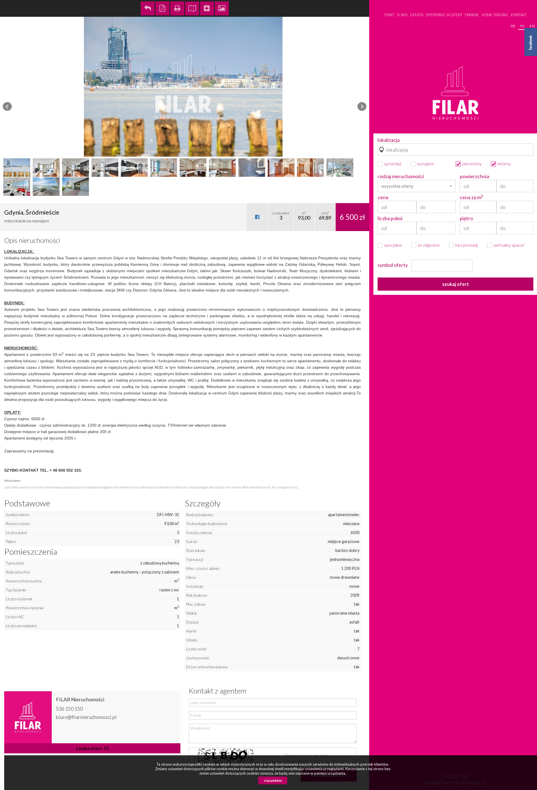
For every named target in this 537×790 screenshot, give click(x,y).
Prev (7, 106)
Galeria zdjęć (222, 8)
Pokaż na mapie (192, 8)
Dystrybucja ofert (444, 15)
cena (383, 197)
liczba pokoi (390, 218)
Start (389, 15)
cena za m (471, 197)
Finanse (472, 15)
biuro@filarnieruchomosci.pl (86, 717)
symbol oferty (393, 265)
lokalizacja (389, 140)
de (513, 26)
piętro (466, 218)
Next (361, 106)
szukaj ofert (455, 284)
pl (522, 26)
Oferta (416, 15)
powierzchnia (474, 176)
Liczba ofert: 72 (92, 748)
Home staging (495, 15)
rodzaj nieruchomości (401, 176)
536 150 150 (69, 709)
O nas (402, 15)
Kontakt (519, 15)
